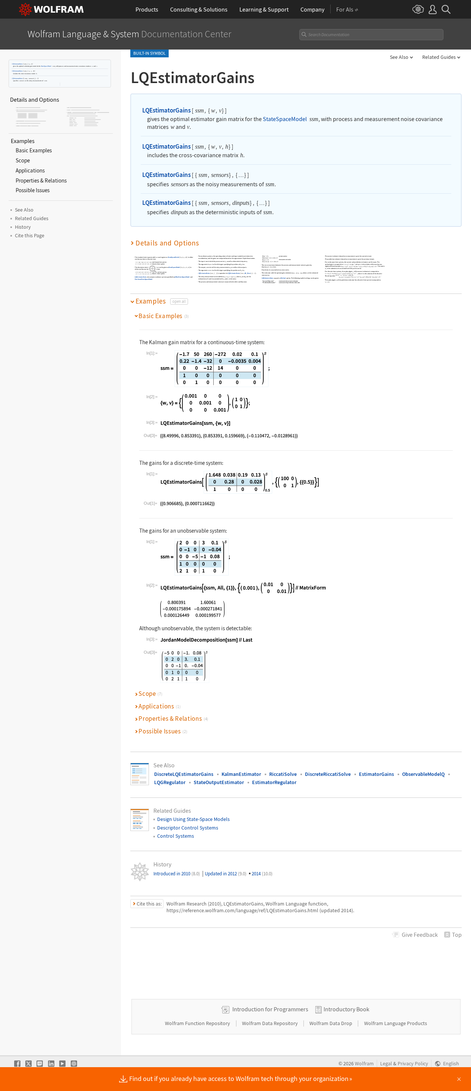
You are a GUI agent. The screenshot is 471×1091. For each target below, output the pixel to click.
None (249, 274)
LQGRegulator (169, 782)
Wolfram (364, 1063)
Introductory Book (346, 1009)
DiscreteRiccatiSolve (328, 774)
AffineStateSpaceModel (182, 277)
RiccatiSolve (283, 774)
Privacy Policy (413, 1063)
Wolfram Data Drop (331, 1023)
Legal (386, 1063)
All (245, 274)
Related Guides (439, 57)
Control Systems (175, 835)
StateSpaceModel (46, 66)
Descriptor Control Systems (187, 827)
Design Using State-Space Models (193, 819)
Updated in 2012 (225, 873)
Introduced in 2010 (176, 873)
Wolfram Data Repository (270, 1023)
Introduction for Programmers (270, 1009)
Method (283, 278)
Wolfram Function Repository (198, 1023)
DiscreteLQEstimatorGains (183, 774)
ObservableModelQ (423, 774)
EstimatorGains (376, 774)
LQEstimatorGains (17, 64)
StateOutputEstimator (219, 782)
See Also (399, 57)
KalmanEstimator (241, 774)
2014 (262, 873)
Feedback (420, 934)
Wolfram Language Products (395, 1023)
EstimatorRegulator (274, 782)
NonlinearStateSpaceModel (143, 279)
